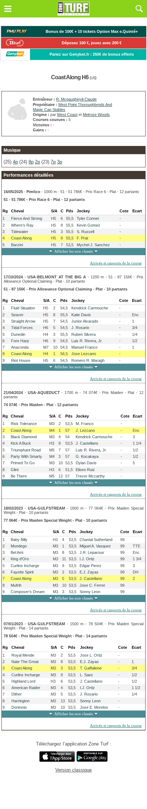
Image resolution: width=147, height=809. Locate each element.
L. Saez (86, 675)
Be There (19, 476)
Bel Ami (17, 552)
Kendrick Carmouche (89, 308)
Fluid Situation (23, 308)
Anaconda (20, 347)
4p (15, 162)
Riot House (20, 360)
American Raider (25, 688)
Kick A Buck (21, 443)
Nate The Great (25, 661)
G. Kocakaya (87, 456)
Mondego (19, 546)
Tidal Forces (22, 327)
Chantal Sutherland (96, 539)
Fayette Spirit (22, 572)
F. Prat (82, 238)
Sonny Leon (90, 592)
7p (53, 162)
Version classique (73, 770)
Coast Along (21, 238)
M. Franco (84, 423)
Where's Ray (22, 225)
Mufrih (16, 585)
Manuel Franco (84, 347)
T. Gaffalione (91, 668)
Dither (16, 694)
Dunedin (18, 334)
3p (59, 162)
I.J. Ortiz (87, 559)
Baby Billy (19, 539)
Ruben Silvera (83, 334)
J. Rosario (80, 327)
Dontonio (19, 707)
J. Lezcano (85, 430)
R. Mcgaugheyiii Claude (76, 99)
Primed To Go (23, 463)
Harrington (20, 701)
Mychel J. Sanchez (93, 245)
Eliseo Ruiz (85, 469)
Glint (15, 469)
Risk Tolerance (24, 423)
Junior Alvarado (84, 321)
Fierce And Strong (26, 218)
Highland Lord (23, 681)
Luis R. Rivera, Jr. (86, 341)
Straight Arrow (23, 321)
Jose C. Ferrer (92, 585)
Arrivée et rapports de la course (116, 263)
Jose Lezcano (83, 354)
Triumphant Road (26, 450)
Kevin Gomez (88, 225)
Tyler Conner (88, 218)
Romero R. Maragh (88, 360)
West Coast (67, 114)
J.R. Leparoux (92, 552)
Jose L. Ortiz (91, 655)
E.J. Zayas (89, 572)
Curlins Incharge (25, 565)
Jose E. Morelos (94, 707)
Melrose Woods (96, 114)
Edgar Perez (90, 565)
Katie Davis (81, 315)
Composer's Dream (28, 592)
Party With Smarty (26, 456)
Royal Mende (22, 655)
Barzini (17, 245)
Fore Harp (20, 341)
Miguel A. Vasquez (95, 546)
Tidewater (19, 231)
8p (31, 162)
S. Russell (85, 231)
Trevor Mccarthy (90, 476)
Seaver (17, 315)
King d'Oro (20, 559)
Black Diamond (24, 437)
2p (37, 162)
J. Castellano (87, 443)
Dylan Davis (86, 463)
